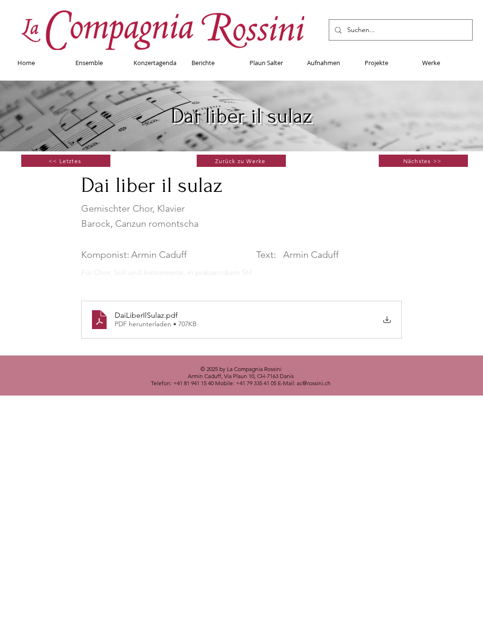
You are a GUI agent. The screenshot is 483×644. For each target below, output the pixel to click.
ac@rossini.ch (314, 383)
